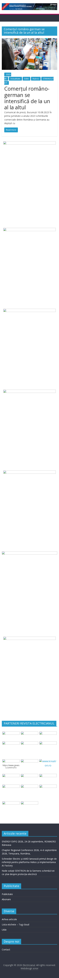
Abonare (6, 899)
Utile (4, 929)
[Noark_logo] (29, 761)
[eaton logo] (11, 743)
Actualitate (15, 78)
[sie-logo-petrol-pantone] (48, 733)
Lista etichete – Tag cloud (15, 924)
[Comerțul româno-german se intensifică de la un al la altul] (29, 40)
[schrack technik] (29, 786)
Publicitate (7, 894)
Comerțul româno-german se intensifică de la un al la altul (27, 98)
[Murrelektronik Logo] (11, 776)
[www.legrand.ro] (29, 733)
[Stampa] (48, 786)
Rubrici (36, 78)
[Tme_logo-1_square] (11, 803)
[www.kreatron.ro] (48, 761)
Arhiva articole (9, 919)
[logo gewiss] (11, 761)
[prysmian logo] (11, 786)
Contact (6, 949)
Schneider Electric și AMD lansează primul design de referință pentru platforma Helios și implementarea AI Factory (29, 862)
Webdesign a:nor (29, 968)
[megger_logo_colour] (29, 803)
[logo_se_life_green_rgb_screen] (11, 733)
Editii (26, 78)
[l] (48, 743)
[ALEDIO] (29, 776)
